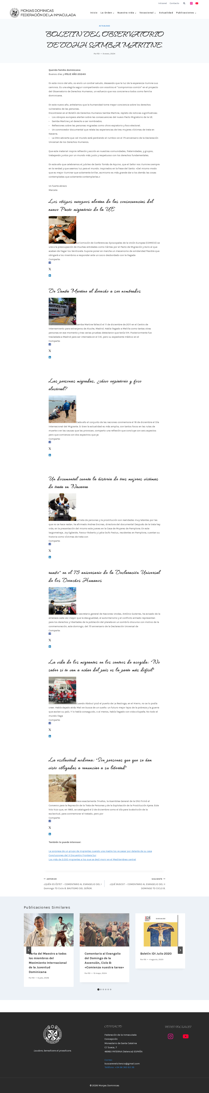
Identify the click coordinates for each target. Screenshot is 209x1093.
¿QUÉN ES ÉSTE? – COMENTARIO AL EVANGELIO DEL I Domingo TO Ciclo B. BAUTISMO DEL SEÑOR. (73, 884)
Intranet (162, 3)
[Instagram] (191, 3)
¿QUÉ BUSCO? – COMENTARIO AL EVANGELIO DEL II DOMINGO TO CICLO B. (137, 884)
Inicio (93, 12)
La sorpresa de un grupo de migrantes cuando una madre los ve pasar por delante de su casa (100, 851)
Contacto (174, 3)
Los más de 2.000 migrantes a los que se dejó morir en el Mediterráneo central (92, 859)
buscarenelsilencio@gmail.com (122, 1063)
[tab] (98, 989)
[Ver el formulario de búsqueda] (184, 3)
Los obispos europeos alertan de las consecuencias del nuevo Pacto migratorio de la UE (101, 205)
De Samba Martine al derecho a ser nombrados (95, 290)
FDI (98, 53)
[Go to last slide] (28, 950)
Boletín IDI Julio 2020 (156, 953)
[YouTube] (197, 3)
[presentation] (49, 929)
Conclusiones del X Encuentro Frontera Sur (72, 855)
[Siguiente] (180, 950)
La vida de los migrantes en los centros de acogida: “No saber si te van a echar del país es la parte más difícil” (104, 665)
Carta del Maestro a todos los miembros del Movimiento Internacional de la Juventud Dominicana (48, 963)
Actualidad (166, 12)
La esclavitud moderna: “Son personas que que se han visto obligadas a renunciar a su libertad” (100, 763)
